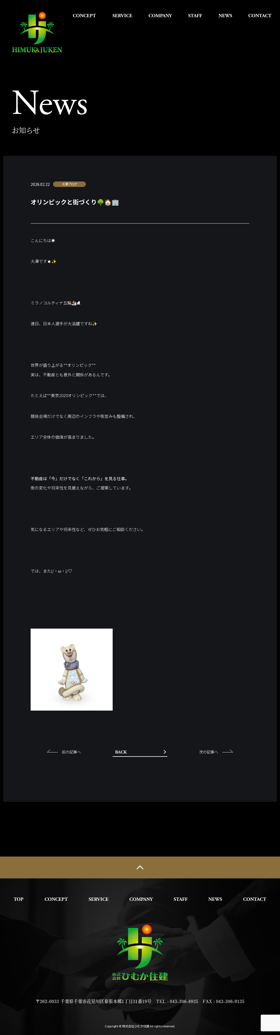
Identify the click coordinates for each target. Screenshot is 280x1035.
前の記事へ (71, 752)
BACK (121, 752)
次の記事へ (208, 752)
